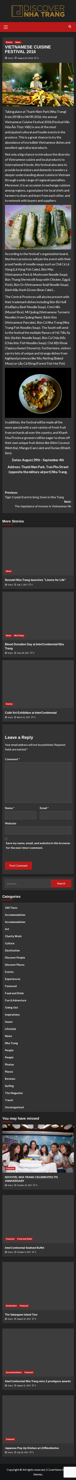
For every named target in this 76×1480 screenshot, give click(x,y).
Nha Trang (19, 635)
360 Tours (11, 907)
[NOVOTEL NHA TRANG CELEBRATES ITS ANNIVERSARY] (38, 1148)
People (9, 1050)
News (18, 42)
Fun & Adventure (15, 1000)
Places (9, 1071)
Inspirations (12, 1014)
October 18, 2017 (24, 1185)
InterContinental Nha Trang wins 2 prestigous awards (38, 1381)
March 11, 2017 (23, 717)
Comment (12, 759)
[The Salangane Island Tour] (38, 1286)
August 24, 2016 (25, 58)
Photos (9, 1064)
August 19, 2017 (24, 1319)
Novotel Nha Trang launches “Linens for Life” (35, 579)
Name (9, 808)
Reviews (10, 1078)
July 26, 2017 (22, 1452)
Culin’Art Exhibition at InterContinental (31, 712)
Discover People (15, 957)
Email (44, 808)
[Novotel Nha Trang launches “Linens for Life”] (38, 551)
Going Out (11, 1007)
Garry (10, 58)
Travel (9, 1100)
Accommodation (15, 914)
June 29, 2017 (23, 653)
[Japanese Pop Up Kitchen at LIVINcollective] (38, 1419)
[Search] (70, 27)
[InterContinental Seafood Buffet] (38, 1219)
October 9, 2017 (24, 1252)
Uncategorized (14, 1107)
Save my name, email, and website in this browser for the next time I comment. (38, 845)
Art (7, 929)
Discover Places (14, 964)
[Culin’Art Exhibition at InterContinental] (38, 684)
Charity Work (13, 936)
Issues (9, 1021)
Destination (12, 950)
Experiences (12, 978)
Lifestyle (10, 1028)
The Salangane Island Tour (21, 1314)
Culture (9, 943)
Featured (11, 986)
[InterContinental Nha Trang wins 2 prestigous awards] (38, 1353)
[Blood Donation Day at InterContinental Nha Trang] (38, 616)
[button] (5, 26)
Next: (43, 504)
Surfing (9, 1085)
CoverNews (54, 1469)
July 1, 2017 (22, 585)
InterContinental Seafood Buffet (24, 1247)
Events (9, 42)
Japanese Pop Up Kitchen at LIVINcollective (32, 1448)
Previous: (34, 495)
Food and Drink (14, 993)
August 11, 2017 (24, 1385)
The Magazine (14, 1093)
